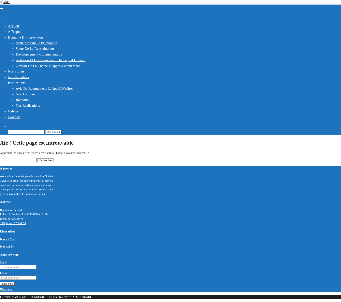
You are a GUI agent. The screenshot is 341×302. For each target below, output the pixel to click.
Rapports (22, 100)
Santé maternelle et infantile (36, 43)
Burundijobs (7, 246)
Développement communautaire (39, 54)
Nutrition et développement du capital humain (50, 60)
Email (3, 273)
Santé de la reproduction (35, 49)
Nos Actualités (18, 77)
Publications (16, 83)
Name (3, 262)
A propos (14, 32)
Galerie (13, 111)
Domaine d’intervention (25, 37)
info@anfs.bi (15, 218)
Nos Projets (16, 71)
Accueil (13, 26)
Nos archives (25, 94)
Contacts (14, 117)
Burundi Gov (7, 239)
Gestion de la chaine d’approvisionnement (48, 66)
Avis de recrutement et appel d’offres (44, 88)
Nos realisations (28, 105)
